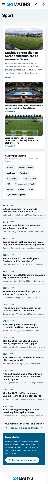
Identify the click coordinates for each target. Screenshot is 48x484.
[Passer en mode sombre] (43, 4)
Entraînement (13, 178)
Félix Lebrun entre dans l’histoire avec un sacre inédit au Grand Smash (24, 106)
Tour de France (29, 178)
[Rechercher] (36, 4)
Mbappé (20, 189)
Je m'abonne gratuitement (24, 460)
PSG (9, 184)
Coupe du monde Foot (24, 184)
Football (10, 167)
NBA (31, 189)
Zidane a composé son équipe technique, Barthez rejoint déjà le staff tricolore (21, 140)
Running (23, 173)
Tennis (10, 189)
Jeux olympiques (26, 167)
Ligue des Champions (16, 195)
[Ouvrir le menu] (4, 4)
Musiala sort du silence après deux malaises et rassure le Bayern (21, 56)
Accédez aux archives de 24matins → (24, 427)
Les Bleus (11, 173)
